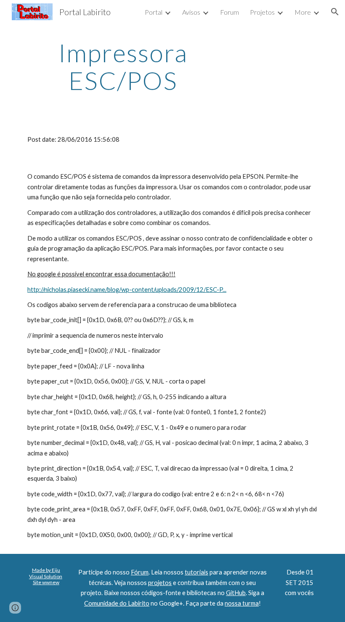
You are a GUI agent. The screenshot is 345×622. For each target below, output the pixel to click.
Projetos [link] (262, 12)
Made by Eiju (46, 570)
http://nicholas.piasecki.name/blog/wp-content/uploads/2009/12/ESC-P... (126, 289)
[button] (335, 12)
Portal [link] (153, 12)
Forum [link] (229, 12)
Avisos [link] (191, 12)
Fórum (140, 572)
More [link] (303, 12)
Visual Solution (45, 576)
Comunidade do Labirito (116, 603)
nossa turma (242, 603)
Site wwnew (46, 582)
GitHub (236, 592)
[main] (123, 66)
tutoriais (196, 572)
